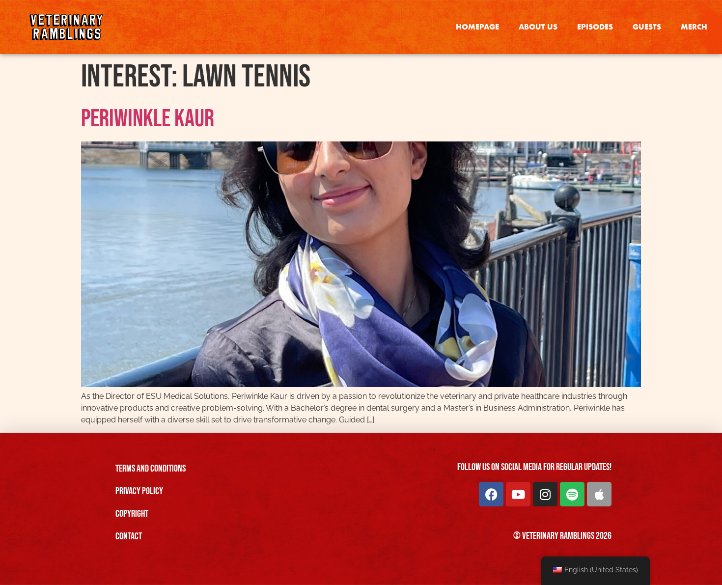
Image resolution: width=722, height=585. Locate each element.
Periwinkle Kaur (147, 119)
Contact (128, 536)
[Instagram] (545, 494)
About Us (538, 27)
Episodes (595, 27)
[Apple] (599, 494)
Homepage (477, 27)
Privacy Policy (139, 491)
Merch (694, 27)
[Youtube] (518, 494)
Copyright (131, 514)
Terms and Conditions (150, 468)
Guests (647, 27)
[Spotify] (572, 494)
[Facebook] (491, 494)
